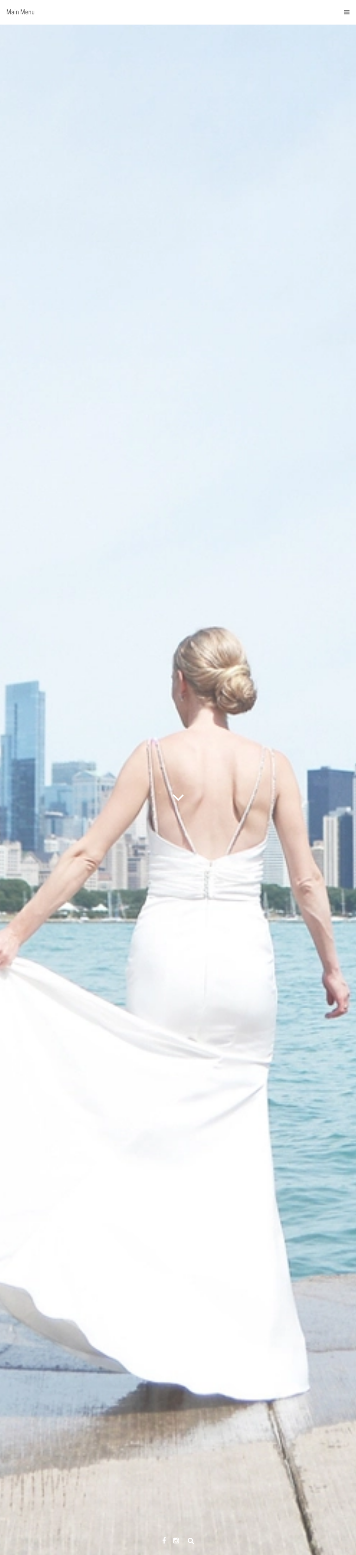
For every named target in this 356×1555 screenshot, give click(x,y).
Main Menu (20, 12)
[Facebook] (164, 1541)
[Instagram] (176, 1541)
